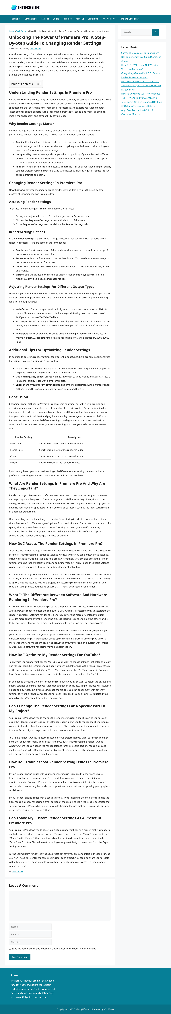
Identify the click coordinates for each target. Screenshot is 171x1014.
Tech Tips (67, 18)
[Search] (155, 32)
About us (80, 18)
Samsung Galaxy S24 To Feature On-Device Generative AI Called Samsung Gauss (141, 57)
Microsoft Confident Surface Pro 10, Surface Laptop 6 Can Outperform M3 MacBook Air (141, 85)
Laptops (45, 18)
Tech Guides (21, 31)
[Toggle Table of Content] (37, 84)
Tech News (15, 18)
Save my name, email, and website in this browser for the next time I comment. (54, 948)
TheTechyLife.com (82, 1009)
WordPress (109, 1009)
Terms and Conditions (128, 18)
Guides (56, 18)
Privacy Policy (108, 18)
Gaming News (30, 18)
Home (11, 31)
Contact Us (93, 18)
